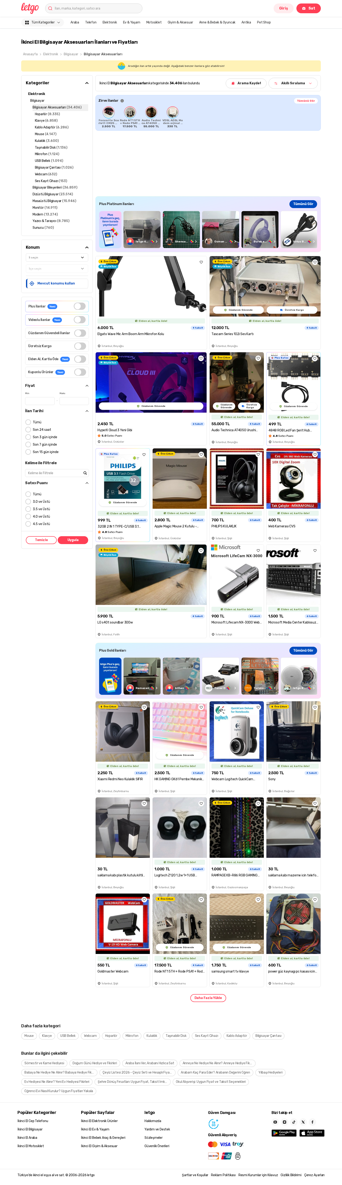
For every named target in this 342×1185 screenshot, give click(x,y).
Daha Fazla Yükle (208, 998)
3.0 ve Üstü (41, 502)
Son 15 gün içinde (46, 452)
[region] (208, 117)
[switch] (80, 306)
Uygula (73, 540)
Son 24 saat (42, 430)
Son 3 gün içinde (45, 437)
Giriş (283, 8)
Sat (311, 8)
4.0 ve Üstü (41, 517)
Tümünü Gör (306, 100)
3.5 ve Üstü (41, 509)
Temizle (41, 540)
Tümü (37, 422)
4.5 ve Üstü (41, 524)
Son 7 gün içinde (45, 445)
